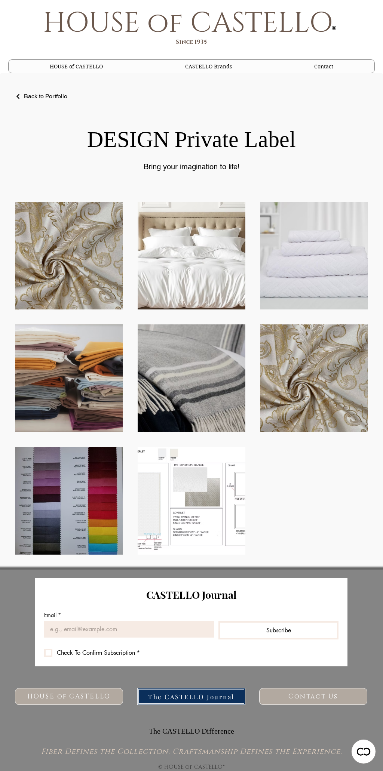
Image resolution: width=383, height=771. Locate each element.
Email (52, 615)
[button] (208, 66)
